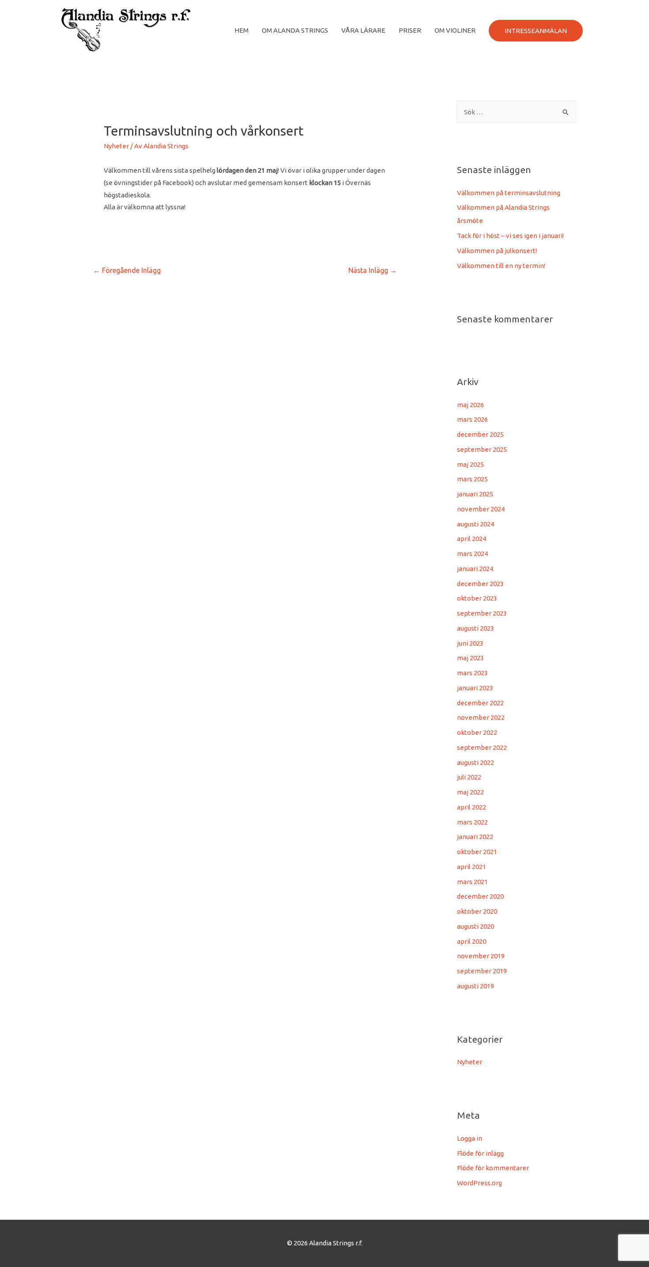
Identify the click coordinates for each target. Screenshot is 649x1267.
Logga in (469, 1138)
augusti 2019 (475, 986)
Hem (241, 30)
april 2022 (471, 807)
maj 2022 (470, 792)
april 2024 (471, 538)
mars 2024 (472, 553)
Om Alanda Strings (295, 30)
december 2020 (480, 896)
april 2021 (471, 866)
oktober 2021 (477, 851)
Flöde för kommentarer (493, 1168)
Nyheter (116, 146)
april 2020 (471, 941)
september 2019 (482, 971)
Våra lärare (363, 30)
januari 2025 (475, 494)
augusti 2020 (475, 926)
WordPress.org (479, 1183)
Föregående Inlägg (127, 270)
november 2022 (481, 717)
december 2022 (480, 703)
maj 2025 (470, 464)
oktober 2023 (477, 598)
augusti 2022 (475, 762)
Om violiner (454, 30)
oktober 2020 (477, 911)
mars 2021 (472, 881)
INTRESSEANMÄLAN (536, 30)
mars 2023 (472, 673)
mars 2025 (472, 479)
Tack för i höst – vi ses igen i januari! (510, 235)
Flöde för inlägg (480, 1153)
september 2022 (482, 747)
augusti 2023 (475, 628)
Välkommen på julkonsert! (497, 250)
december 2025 (480, 434)
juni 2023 (470, 643)
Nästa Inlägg (372, 270)
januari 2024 (475, 568)
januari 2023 (475, 688)
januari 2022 (475, 836)
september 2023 (482, 613)
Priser (410, 30)
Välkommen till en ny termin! (501, 265)
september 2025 (482, 449)
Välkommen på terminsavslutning (508, 193)
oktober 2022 (477, 732)
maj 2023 (470, 658)
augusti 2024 (475, 524)
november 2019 (481, 956)
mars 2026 (472, 419)
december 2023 (480, 583)
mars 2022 (472, 822)
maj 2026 (470, 404)
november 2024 (481, 509)
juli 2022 (469, 777)
